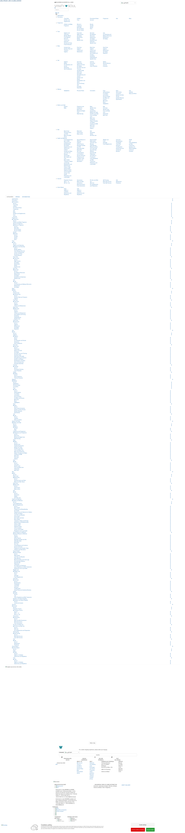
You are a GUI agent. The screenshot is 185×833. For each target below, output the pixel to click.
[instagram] (56, 764)
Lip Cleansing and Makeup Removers (107, 35)
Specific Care (80, 40)
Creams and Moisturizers (80, 50)
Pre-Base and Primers (106, 98)
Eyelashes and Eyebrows (93, 40)
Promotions (60, 17)
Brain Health (67, 160)
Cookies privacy (91, 778)
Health (130, 139)
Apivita (91, 27)
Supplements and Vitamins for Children (68, 148)
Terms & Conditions (79, 765)
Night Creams (80, 34)
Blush (104, 102)
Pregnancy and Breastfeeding (67, 143)
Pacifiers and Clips (94, 113)
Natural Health (93, 139)
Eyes (117, 90)
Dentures (118, 145)
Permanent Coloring (92, 63)
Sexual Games (80, 144)
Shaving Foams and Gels (67, 133)
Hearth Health (67, 168)
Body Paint (79, 149)
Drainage (105, 142)
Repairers (105, 53)
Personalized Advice (80, 772)
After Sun (92, 183)
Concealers (92, 90)
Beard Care (66, 131)
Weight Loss (106, 139)
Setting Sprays (106, 92)
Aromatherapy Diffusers (93, 150)
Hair (117, 18)
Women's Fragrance (79, 25)
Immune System (67, 171)
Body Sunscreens (81, 184)
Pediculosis (79, 63)
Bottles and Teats (94, 112)
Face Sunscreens (81, 186)
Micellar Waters (67, 35)
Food (104, 141)
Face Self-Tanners (107, 183)
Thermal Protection (105, 65)
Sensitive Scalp (80, 70)
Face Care (79, 33)
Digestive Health (67, 170)
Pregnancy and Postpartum (80, 107)
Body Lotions (80, 134)
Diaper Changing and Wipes (94, 121)
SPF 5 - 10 (66, 181)
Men (58, 129)
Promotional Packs (94, 18)
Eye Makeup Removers (93, 35)
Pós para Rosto (80, 90)
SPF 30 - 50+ (67, 183)
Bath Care (92, 125)
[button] (128, 3)
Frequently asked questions (92, 771)
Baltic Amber (93, 141)
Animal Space (60, 187)
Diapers (65, 106)
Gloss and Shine (133, 93)
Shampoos (66, 67)
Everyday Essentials (79, 87)
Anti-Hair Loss (93, 135)
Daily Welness (93, 145)
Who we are (79, 763)
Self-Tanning (106, 180)
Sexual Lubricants (81, 155)
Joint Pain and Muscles (67, 153)
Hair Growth (66, 155)
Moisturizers (80, 37)
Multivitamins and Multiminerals (68, 164)
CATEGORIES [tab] (10, 197)
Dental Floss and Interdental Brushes (120, 150)
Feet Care (79, 47)
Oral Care (92, 126)
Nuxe (91, 28)
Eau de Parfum (80, 28)
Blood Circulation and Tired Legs (94, 147)
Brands (91, 24)
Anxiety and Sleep (68, 151)
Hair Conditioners (68, 69)
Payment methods (92, 775)
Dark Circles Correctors (119, 92)
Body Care (92, 47)
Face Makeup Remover (67, 37)
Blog (78, 770)
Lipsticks (131, 92)
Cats (78, 188)
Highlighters (66, 90)
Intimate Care (67, 47)
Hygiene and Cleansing (67, 33)
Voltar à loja (92, 743)
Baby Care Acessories (92, 118)
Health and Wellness (62, 138)
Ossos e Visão (67, 167)
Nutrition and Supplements (67, 20)
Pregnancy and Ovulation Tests (80, 157)
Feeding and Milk (94, 124)
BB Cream (105, 100)
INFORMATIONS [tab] (26, 197)
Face (78, 20)
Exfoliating (92, 56)
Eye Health (66, 145)
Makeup (59, 89)
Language (61, 752)
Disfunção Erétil (80, 148)
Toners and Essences (66, 40)
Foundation (105, 93)
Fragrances (105, 18)
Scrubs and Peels (68, 43)
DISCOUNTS (60, 15)
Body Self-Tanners (107, 181)
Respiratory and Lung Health (67, 176)
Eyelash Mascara (120, 98)
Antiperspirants (93, 57)
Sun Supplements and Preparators (94, 185)
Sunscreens (79, 180)
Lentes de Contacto (131, 150)
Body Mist (79, 27)
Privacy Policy (80, 768)
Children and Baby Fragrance (68, 25)
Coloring (92, 61)
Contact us (79, 767)
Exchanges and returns (92, 767)
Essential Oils (93, 152)
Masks (78, 38)
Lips (104, 33)
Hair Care (79, 61)
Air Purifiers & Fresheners (93, 156)
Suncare (92, 20)
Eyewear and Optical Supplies (132, 147)
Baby (65, 108)
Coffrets (79, 18)
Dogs (65, 188)
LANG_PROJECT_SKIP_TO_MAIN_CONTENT (10, 0)
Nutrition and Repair (80, 78)
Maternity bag (80, 113)
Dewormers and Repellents (67, 193)
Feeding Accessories (92, 110)
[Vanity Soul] (62, 761)
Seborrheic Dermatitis (79, 72)
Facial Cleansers (68, 44)
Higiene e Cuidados (66, 190)
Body (130, 18)
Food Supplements (68, 139)
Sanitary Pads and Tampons (68, 49)
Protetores (118, 183)
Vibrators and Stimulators (80, 160)
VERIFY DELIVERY (126, 785)
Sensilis (91, 25)
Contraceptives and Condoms (80, 153)
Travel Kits (66, 18)
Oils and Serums (107, 63)
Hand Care (105, 47)
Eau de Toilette (80, 30)
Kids (104, 106)
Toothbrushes (119, 147)
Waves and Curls (81, 64)
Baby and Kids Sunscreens (80, 182)
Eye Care (92, 33)
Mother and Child (61, 105)
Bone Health (67, 141)
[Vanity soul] (92, 6)
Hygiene (66, 51)
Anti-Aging (79, 35)
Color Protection (93, 66)
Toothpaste (118, 142)
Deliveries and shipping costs (92, 764)
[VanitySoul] (98, 747)
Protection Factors (68, 180)
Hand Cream (80, 132)
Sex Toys (79, 151)
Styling (104, 61)
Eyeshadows (119, 99)
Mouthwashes (119, 141)
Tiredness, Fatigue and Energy (68, 162)
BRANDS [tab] (18, 197)
